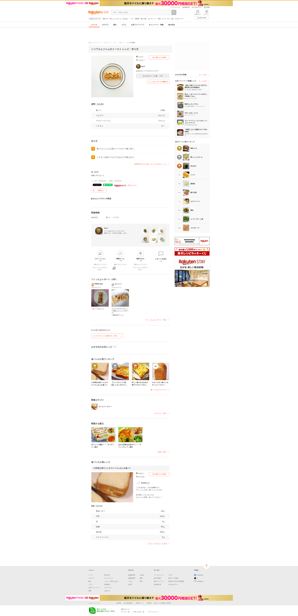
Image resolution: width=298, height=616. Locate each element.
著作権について (140, 603)
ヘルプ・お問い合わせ (111, 581)
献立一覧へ (162, 452)
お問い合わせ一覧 (138, 612)
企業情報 (118, 603)
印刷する (100, 190)
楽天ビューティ (159, 581)
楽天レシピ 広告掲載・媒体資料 (162, 603)
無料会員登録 (202, 17)
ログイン (206, 14)
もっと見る (203, 75)
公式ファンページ (137, 25)
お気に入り (198, 14)
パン (114, 42)
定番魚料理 (131, 578)
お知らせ (107, 591)
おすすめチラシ (197, 7)
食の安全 (171, 25)
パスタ (130, 581)
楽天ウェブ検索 (173, 578)
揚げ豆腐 (143, 19)
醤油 (159, 19)
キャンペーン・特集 (156, 25)
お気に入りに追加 (160, 57)
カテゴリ (105, 25)
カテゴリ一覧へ (160, 413)
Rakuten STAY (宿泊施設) (176, 581)
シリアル (115, 217)
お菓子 (130, 584)
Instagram (200, 581)
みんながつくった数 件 (153, 76)
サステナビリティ (153, 612)
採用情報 (149, 603)
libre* (106, 228)
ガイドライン (108, 587)
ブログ (170, 575)
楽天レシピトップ (94, 42)
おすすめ (94, 25)
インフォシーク (175, 7)
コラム (123, 25)
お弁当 (142, 575)
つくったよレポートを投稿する (158, 81)
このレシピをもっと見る (157, 544)
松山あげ (125, 19)
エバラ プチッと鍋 (168, 19)
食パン (121, 42)
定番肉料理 (131, 575)
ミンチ (132, 19)
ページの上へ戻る (206, 566)
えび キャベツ (152, 19)
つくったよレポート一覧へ (156, 320)
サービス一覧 (125, 612)
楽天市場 (207, 7)
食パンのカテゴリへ (159, 390)
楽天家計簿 (186, 7)
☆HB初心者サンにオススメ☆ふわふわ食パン (112, 468)
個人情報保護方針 (128, 603)
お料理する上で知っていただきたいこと (150, 164)
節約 (141, 581)
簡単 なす (106, 19)
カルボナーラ (179, 19)
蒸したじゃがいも (115, 19)
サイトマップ (108, 578)
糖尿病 (137, 19)
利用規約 (107, 584)
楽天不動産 (157, 578)
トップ (90, 575)
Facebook (200, 575)
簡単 (141, 578)
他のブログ (133, 185)
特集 (89, 591)
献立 (115, 25)
